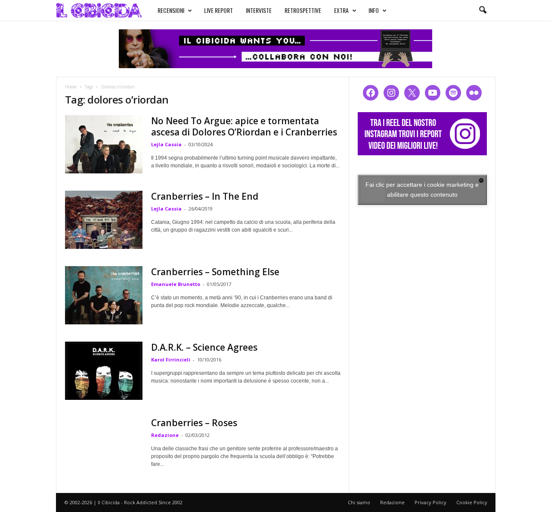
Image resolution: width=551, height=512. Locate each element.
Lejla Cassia (166, 144)
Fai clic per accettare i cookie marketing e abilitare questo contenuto (422, 189)
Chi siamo (359, 502)
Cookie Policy (471, 502)
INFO (373, 10)
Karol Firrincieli (170, 359)
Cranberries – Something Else (215, 272)
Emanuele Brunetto (175, 284)
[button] (482, 10)
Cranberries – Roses (194, 423)
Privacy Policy (430, 502)
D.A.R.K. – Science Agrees (204, 347)
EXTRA (341, 10)
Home (71, 87)
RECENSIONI (171, 10)
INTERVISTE (259, 10)
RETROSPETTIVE (303, 10)
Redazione (165, 435)
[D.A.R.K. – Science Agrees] (103, 371)
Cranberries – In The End (204, 196)
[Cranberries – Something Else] (103, 295)
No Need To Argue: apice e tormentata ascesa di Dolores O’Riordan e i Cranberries (244, 126)
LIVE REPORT (218, 10)
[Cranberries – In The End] (103, 220)
